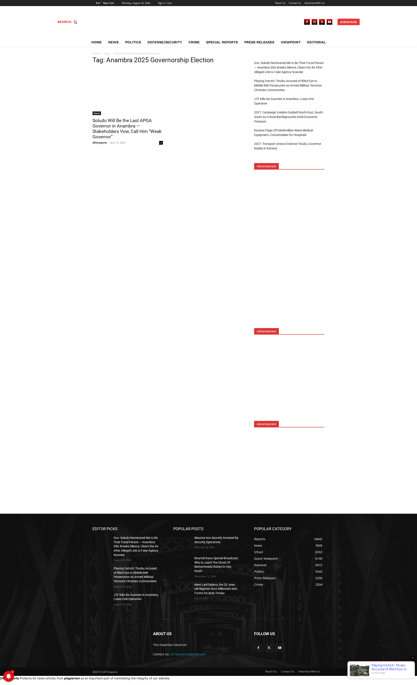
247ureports (100, 142)
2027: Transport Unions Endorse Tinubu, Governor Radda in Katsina (287, 146)
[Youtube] (330, 22)
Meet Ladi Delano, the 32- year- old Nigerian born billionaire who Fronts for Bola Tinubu (215, 589)
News (97, 113)
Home (96, 53)
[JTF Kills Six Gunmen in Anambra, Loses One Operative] (103, 600)
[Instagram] (315, 22)
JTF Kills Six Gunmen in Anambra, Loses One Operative (284, 101)
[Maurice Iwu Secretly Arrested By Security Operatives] (183, 543)
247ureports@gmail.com (188, 654)
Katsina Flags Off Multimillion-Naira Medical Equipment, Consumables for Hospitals (283, 133)
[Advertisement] (286, 252)
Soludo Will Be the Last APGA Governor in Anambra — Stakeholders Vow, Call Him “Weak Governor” (127, 128)
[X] (322, 22)
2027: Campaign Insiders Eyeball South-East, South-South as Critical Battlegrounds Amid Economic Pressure (289, 117)
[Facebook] (307, 22)
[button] (68, 22)
